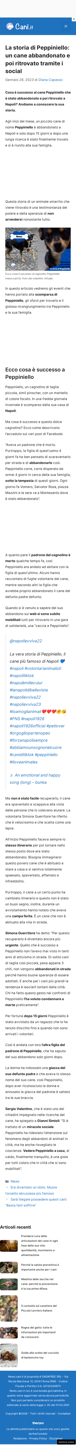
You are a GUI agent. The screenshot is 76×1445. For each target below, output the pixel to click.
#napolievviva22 (25, 697)
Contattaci (64, 1413)
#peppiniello (46, 754)
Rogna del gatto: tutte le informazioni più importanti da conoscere (38, 1332)
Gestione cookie (66, 1442)
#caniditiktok (22, 754)
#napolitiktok (22, 675)
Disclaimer (56, 1438)
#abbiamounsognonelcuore (36, 747)
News (15, 1181)
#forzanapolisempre (29, 740)
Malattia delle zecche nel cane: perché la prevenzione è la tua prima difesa (39, 1283)
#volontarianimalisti (43, 668)
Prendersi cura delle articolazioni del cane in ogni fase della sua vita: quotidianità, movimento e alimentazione (39, 1245)
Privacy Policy (38, 1438)
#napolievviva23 (25, 704)
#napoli (17, 668)
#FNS (15, 718)
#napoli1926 (32, 718)
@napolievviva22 (26, 640)
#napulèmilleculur (26, 682)
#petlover (55, 725)
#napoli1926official (27, 725)
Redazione (20, 1438)
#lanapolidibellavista (29, 690)
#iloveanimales (24, 762)
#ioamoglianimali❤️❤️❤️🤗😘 (38, 711)
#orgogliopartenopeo (30, 733)
